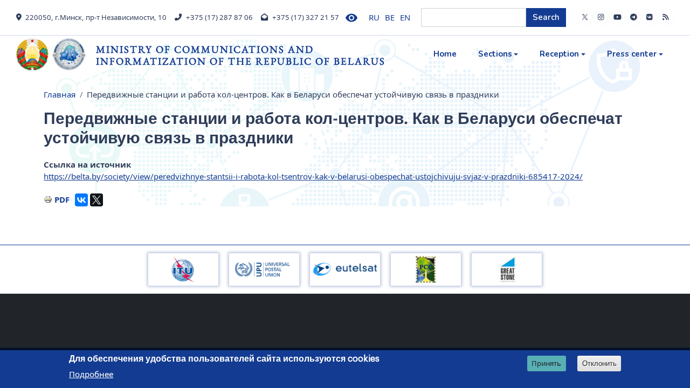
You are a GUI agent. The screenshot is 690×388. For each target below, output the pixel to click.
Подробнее (91, 374)
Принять (546, 363)
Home (445, 53)
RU (374, 17)
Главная (59, 94)
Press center (632, 53)
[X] (96, 199)
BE (390, 17)
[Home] (56, 54)
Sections (495, 53)
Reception (559, 53)
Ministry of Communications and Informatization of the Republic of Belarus (240, 55)
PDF (62, 199)
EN (405, 17)
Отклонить (599, 363)
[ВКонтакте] (81, 199)
